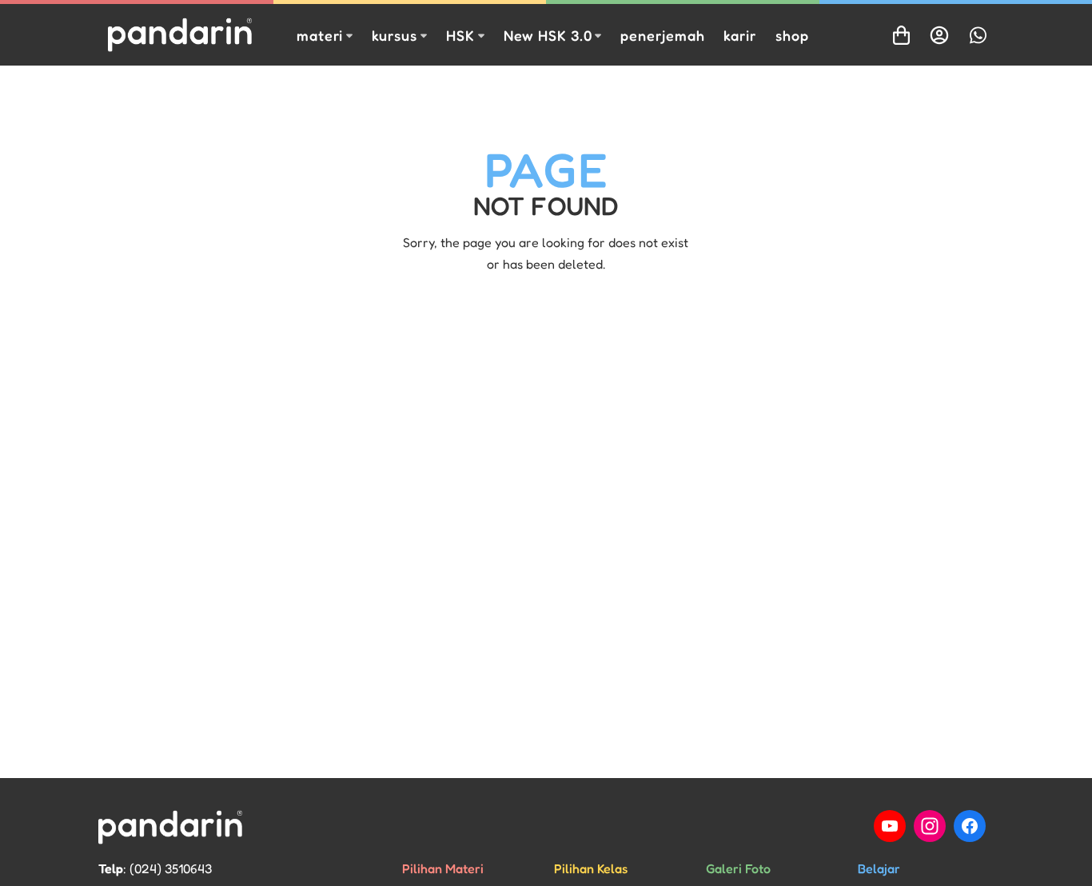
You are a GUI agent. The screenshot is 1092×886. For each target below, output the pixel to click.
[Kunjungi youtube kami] (890, 826)
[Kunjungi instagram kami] (930, 826)
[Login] (939, 35)
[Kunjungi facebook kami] (970, 826)
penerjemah (662, 35)
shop (792, 35)
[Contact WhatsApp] (978, 35)
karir (739, 35)
